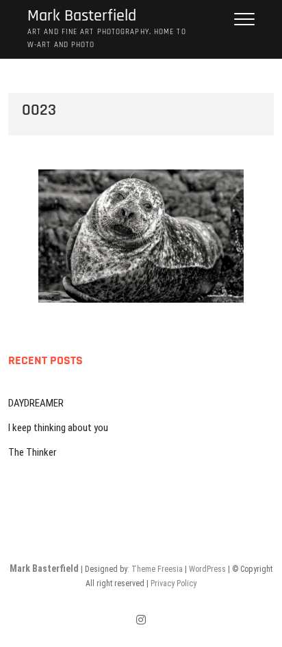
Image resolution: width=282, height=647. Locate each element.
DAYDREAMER (36, 403)
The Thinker (32, 452)
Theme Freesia (157, 569)
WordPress (207, 569)
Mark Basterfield (81, 16)
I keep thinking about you (58, 428)
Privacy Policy (173, 583)
